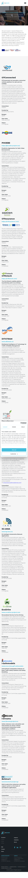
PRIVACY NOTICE (4, 866)
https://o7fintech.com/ (9, 278)
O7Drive (2, 839)
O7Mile (2, 841)
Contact (3, 849)
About (15, 842)
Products (3, 837)
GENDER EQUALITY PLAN (6, 868)
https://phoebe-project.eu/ (11, 145)
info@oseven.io (4, 859)
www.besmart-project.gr (10, 782)
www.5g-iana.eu (7, 531)
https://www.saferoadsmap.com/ (12, 482)
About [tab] (23, 426)
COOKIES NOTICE (13, 866)
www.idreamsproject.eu (10, 721)
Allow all (14, 449)
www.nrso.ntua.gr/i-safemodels (12, 666)
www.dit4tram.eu (8, 341)
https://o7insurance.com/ (10, 221)
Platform (16, 837)
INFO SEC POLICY (21, 866)
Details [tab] (14, 426)
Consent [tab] (5, 426)
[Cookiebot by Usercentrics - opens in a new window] (20, 423)
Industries (16, 839)
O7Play (2, 843)
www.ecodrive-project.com (11, 612)
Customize (13, 454)
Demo (2, 851)
